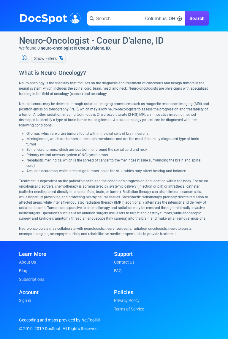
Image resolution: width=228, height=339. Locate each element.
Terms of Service (129, 309)
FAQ (118, 270)
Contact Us (124, 262)
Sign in (25, 300)
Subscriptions (31, 279)
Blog (23, 270)
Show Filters (46, 58)
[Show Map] (24, 58)
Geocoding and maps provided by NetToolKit (60, 320)
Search (197, 18)
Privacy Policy (127, 300)
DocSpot (43, 17)
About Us (27, 262)
